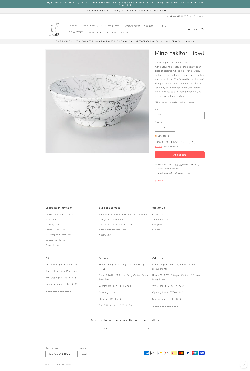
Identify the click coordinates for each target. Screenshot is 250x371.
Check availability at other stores (174, 173)
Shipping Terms (53, 224)
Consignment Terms (55, 240)
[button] (90, 26)
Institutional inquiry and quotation (115, 224)
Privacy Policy (52, 245)
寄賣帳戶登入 (105, 234)
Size (156, 109)
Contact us (157, 214)
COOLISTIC (57, 364)
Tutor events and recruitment (113, 229)
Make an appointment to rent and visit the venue (123, 214)
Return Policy (52, 219)
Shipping (158, 146)
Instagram (157, 224)
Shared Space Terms (55, 229)
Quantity (158, 122)
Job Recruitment (160, 219)
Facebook (157, 229)
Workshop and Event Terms (58, 234)
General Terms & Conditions (59, 214)
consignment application (111, 219)
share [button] (160, 181)
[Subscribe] (148, 328)
